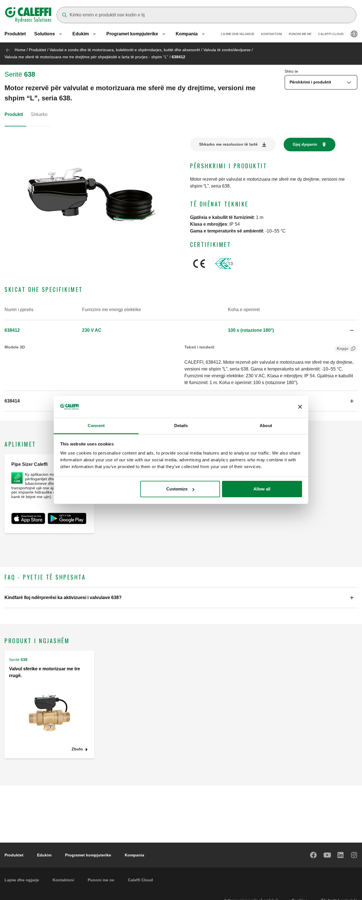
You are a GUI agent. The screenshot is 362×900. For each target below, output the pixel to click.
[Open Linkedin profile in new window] (340, 855)
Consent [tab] (96, 425)
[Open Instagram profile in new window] (354, 855)
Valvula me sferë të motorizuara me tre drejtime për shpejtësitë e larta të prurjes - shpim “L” (86, 57)
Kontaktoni (271, 34)
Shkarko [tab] (39, 114)
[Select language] (354, 34)
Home (20, 50)
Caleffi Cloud (331, 34)
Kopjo (342, 348)
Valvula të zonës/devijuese (227, 50)
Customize (177, 488)
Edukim (44, 855)
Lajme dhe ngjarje (237, 34)
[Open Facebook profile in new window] (313, 855)
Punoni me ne (300, 34)
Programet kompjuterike (88, 855)
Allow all (261, 488)
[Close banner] (300, 407)
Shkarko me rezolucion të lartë (228, 144)
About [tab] (266, 425)
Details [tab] (181, 425)
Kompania (134, 855)
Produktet (15, 33)
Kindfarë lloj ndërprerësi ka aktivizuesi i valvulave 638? (63, 597)
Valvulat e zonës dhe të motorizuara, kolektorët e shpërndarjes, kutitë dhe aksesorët (124, 50)
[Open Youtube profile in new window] (327, 855)
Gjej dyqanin (305, 144)
